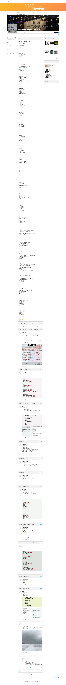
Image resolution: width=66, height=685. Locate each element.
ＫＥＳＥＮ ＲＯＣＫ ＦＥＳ (56, 47)
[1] (22, 527)
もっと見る (30, 674)
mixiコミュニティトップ (11, 12)
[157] (23, 444)
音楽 (14, 14)
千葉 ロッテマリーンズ (53, 70)
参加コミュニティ (24, 12)
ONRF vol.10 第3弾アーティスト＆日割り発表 (29, 329)
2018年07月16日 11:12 (25, 462)
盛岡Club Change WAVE (47, 56)
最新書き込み (18, 12)
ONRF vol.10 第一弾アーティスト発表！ (28, 403)
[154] (23, 475)
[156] (23, 461)
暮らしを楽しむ (52, 65)
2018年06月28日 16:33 (25, 476)
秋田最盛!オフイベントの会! (56, 56)
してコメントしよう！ (26, 670)
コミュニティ (11, 14)
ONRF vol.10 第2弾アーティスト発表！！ (28, 369)
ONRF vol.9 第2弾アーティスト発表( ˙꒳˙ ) (28, 524)
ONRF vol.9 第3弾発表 (24, 486)
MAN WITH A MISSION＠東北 (52, 47)
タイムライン (24, 326)
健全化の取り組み (38, 681)
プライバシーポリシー (31, 681)
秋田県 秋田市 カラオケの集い (52, 56)
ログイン (27, 9)
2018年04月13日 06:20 (25, 528)
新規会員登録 (38, 9)
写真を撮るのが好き (52, 75)
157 (41, 441)
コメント (27, 366)
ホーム (8, 14)
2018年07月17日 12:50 (25, 445)
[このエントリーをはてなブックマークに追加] (58, 32)
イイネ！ (24, 366)
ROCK (10, 53)
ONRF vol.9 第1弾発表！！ (25, 576)
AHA (13, 53)
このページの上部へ (56, 677)
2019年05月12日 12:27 (25, 333)
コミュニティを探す (31, 12)
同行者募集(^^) (23, 441)
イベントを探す (43, 12)
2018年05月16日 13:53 (25, 490)
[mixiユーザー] (20, 333)
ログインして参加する (23, 32)
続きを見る (26, 342)
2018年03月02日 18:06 (25, 624)
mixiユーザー (24, 332)
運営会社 (26, 681)
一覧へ (56, 58)
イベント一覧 (38, 12)
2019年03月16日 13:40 (25, 407)
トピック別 (37, 326)
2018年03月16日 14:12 (25, 592)
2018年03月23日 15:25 (25, 580)
